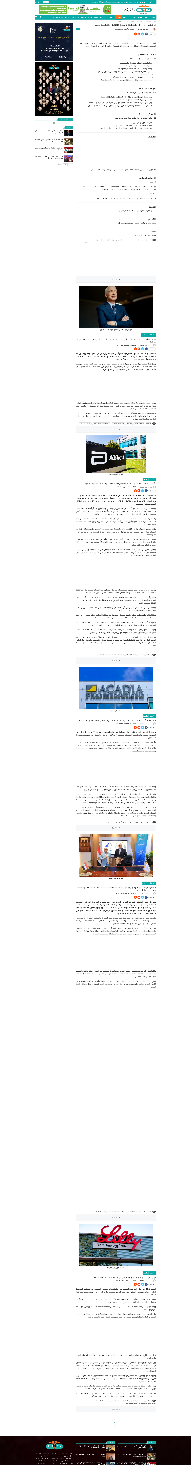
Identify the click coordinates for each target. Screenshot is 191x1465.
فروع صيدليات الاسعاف (100, 1212)
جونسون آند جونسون (139, 423)
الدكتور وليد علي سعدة (145, 1212)
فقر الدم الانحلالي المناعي (85, 423)
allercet (149, 240)
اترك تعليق (115, 279)
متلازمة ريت (110, 822)
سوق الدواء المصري (113, 1212)
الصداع (104, 240)
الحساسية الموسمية (127, 240)
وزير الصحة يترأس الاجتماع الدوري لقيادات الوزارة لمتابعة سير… (49, 140)
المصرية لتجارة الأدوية (133, 1212)
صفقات (102, 17)
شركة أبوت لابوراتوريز (103, 655)
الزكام (109, 240)
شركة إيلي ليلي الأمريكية (98, 1401)
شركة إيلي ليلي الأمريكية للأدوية (147, 1403)
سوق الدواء (129, 423)
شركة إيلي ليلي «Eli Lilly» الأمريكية (127, 1401)
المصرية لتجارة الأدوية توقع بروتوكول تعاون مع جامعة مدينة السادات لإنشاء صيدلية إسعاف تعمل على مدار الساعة (110, 2)
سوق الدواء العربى (85, 17)
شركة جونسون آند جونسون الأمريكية (101, 423)
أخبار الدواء (148, 423)
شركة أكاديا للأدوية (120, 822)
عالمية (96, 17)
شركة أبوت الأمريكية (131, 655)
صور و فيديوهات (70, 17)
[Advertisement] (163, 30)
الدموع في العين (117, 240)
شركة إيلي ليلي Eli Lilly (112, 1401)
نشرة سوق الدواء (57, 17)
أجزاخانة (118, 17)
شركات (146, 17)
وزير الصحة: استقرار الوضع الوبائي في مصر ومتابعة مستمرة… (49, 149)
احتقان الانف (142, 240)
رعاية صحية (126, 17)
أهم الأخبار (151, 334)
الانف (136, 240)
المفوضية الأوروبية (139, 822)
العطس (99, 240)
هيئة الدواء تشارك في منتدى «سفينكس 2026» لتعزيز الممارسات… (49, 157)
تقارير (144, 883)
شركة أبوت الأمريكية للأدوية (117, 655)
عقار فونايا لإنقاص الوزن (131, 1403)
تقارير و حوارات (137, 17)
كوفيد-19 (111, 17)
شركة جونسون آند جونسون (118, 423)
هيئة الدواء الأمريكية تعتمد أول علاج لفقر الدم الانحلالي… (49, 131)
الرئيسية (153, 17)
